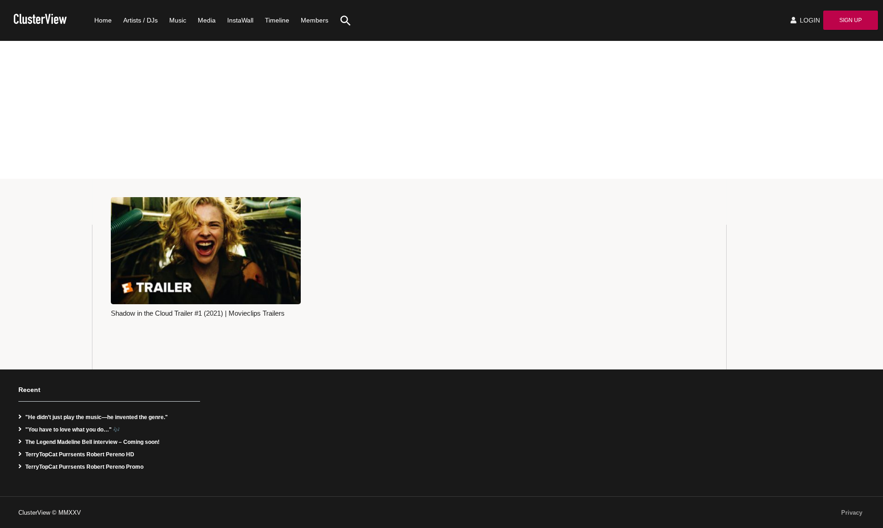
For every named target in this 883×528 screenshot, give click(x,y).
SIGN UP (850, 20)
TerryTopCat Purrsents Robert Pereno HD (79, 454)
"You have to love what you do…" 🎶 (72, 429)
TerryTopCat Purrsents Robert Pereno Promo (84, 467)
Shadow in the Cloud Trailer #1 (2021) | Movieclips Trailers (198, 313)
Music (177, 20)
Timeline (277, 20)
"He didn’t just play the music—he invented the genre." (96, 417)
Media (207, 20)
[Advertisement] (441, 109)
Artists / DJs (140, 20)
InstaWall (240, 20)
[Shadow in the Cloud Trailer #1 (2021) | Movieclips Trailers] (206, 250)
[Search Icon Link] (342, 20)
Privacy (851, 512)
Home (103, 20)
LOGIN (809, 20)
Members (314, 20)
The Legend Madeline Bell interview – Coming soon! (92, 442)
